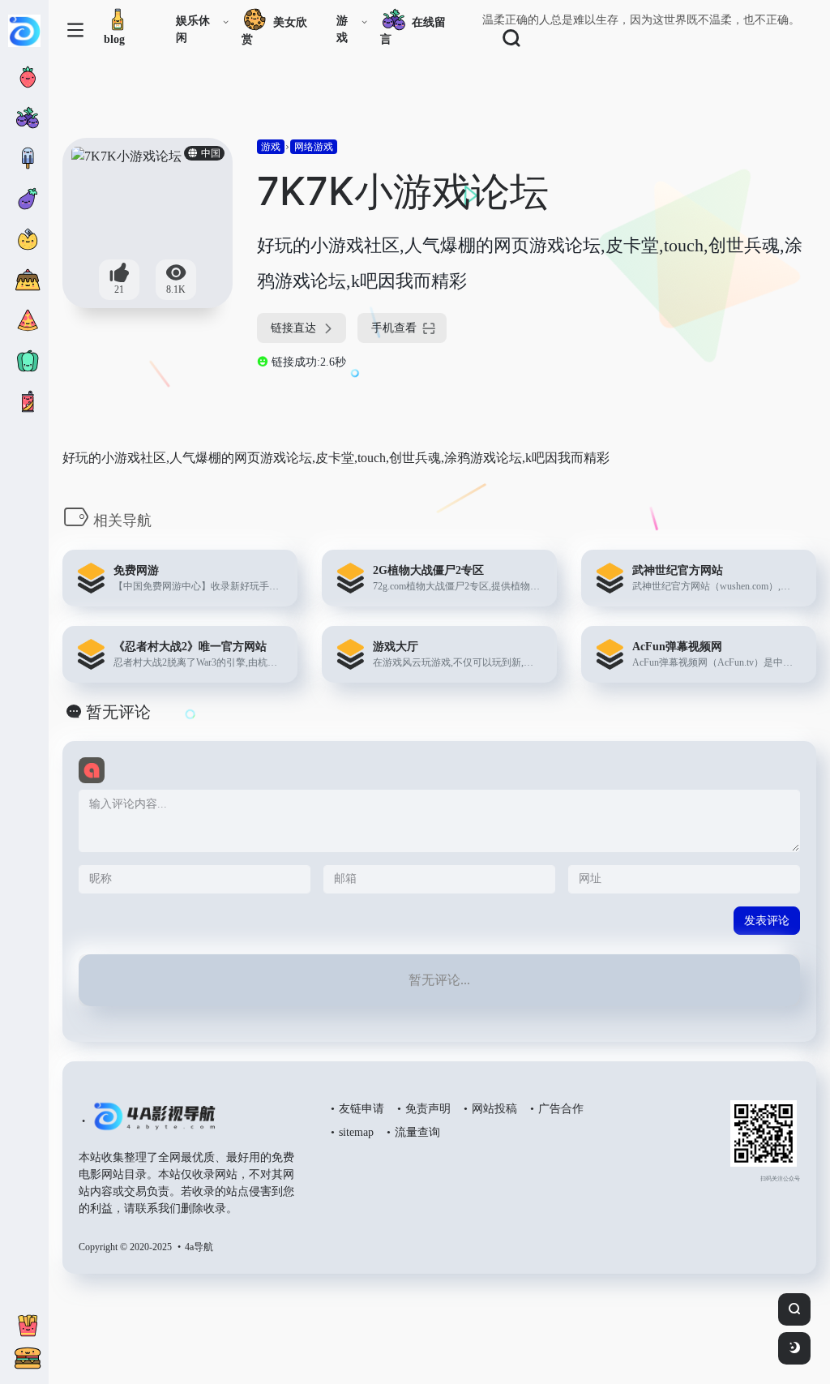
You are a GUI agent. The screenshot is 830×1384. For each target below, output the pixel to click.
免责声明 (428, 1109)
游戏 (342, 29)
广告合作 (561, 1109)
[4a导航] (151, 1123)
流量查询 (417, 1132)
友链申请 (361, 1109)
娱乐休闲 (193, 29)
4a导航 (199, 1247)
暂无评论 (118, 712)
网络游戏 (313, 146)
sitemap (356, 1132)
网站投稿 (494, 1109)
